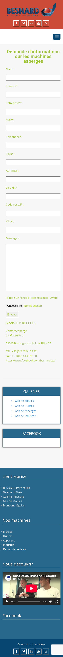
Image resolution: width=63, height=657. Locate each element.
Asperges (9, 540)
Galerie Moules (24, 400)
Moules (7, 532)
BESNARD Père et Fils (16, 488)
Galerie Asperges (25, 411)
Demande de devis (14, 549)
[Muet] (50, 601)
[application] (31, 588)
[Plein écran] (56, 601)
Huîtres (7, 536)
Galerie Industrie (25, 416)
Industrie (8, 545)
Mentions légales (14, 505)
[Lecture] (7, 601)
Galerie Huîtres (24, 405)
